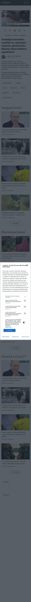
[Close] (27, 265)
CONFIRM (9, 330)
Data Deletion (5, 336)
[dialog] (15, 301)
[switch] (24, 301)
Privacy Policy (25, 336)
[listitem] (15, 296)
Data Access (15, 336)
